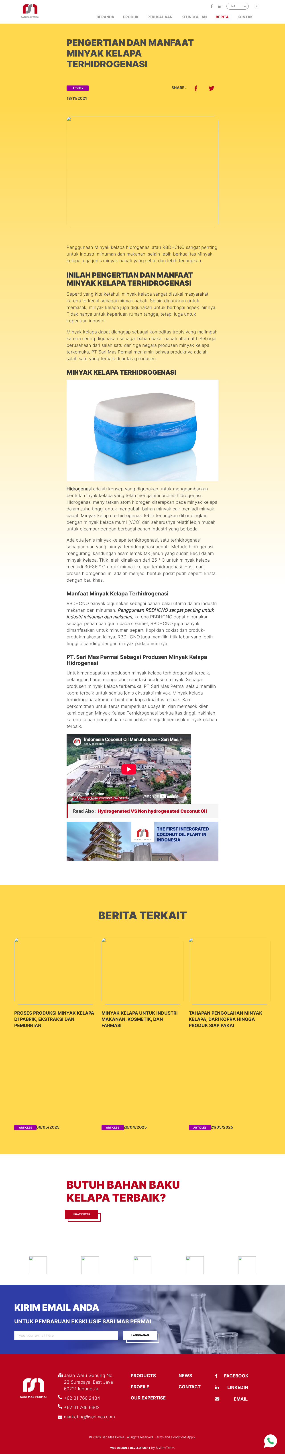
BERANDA (105, 17)
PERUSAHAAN (160, 17)
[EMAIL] (226, 1399)
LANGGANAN (140, 1335)
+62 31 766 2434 (82, 1398)
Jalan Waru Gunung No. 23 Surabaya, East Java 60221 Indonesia (89, 1382)
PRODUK (130, 17)
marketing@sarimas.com (89, 1416)
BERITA (222, 17)
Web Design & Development (130, 1448)
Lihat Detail (82, 1214)
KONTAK (245, 17)
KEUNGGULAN (194, 17)
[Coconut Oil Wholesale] (142, 859)
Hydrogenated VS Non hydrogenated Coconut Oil (152, 811)
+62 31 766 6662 (82, 1407)
